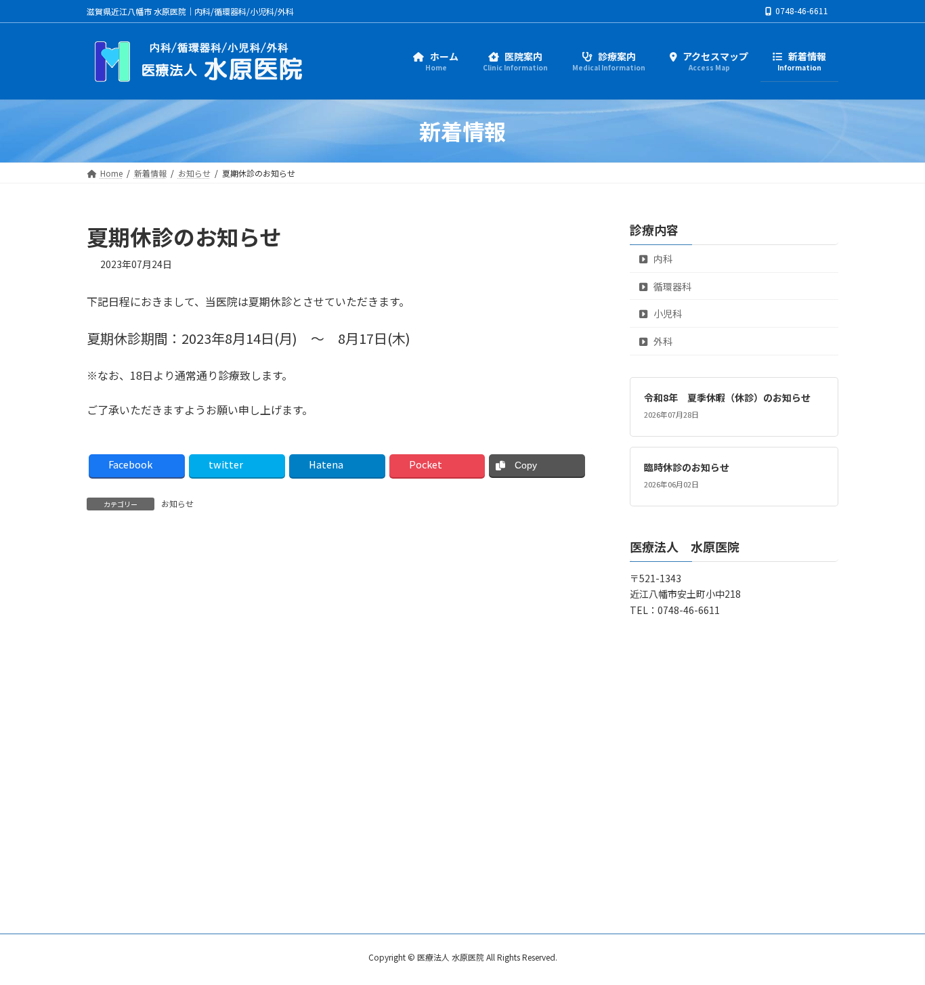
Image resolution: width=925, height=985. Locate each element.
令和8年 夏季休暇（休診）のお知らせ (727, 397)
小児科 (666, 313)
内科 (661, 258)
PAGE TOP (892, 942)
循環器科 (671, 286)
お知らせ (177, 503)
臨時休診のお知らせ (686, 467)
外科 (661, 341)
